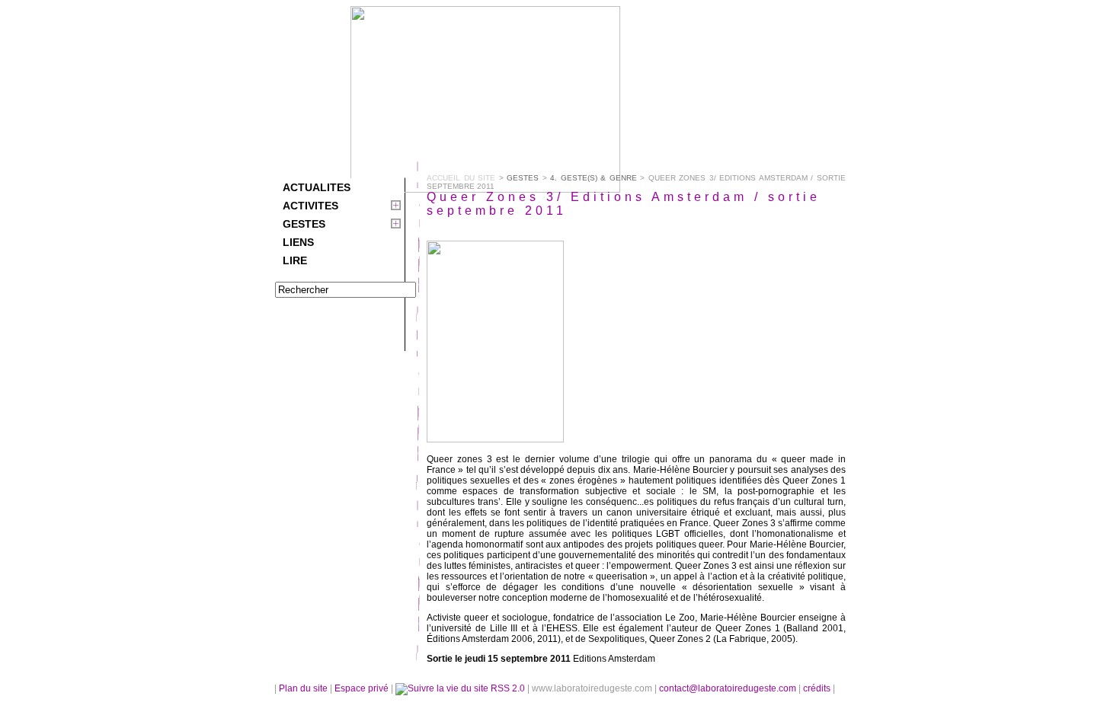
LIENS (298, 242)
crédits (818, 688)
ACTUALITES (316, 187)
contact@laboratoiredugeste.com (728, 688)
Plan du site (303, 688)
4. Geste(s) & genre (593, 178)
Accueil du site (461, 178)
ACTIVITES (310, 206)
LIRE (295, 260)
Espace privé (362, 688)
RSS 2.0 (507, 688)
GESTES (304, 224)
